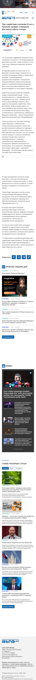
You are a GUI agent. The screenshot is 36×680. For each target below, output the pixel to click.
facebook (14, 257)
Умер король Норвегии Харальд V (13, 273)
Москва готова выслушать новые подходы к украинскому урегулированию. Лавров (16, 568)
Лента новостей (22, 18)
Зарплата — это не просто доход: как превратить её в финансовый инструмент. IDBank (18, 517)
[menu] (33, 18)
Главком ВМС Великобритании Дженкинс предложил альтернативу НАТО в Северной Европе (16, 595)
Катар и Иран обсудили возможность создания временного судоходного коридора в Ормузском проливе (17, 303)
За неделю (19, 468)
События (7, 36)
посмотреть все (8, 337)
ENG (26, 12)
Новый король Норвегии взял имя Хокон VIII (17, 542)
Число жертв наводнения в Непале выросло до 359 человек (18, 312)
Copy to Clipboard (29, 257)
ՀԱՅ (21, 12)
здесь (14, 667)
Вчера (11, 468)
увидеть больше (8, 606)
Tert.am (8, 18)
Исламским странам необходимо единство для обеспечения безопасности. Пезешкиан (17, 330)
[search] (33, 12)
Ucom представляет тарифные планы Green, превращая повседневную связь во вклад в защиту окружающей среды (16, 489)
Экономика (6, 485)
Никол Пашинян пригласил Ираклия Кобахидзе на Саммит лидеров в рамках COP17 (18, 321)
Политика (5, 299)
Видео (9, 366)
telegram (24, 257)
